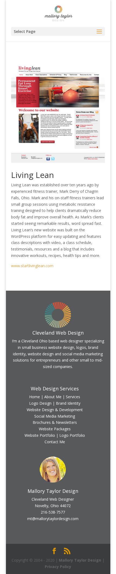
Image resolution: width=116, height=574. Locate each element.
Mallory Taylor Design (80, 560)
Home (34, 396)
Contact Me (55, 441)
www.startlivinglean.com (32, 265)
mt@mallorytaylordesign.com (53, 518)
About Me (53, 396)
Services (73, 396)
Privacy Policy (58, 566)
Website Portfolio (40, 435)
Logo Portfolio (72, 435)
